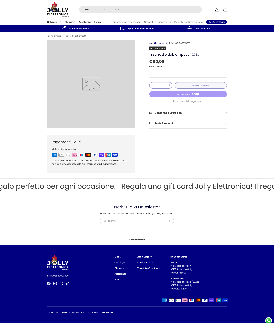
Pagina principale (55, 36)
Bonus (97, 22)
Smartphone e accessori (127, 22)
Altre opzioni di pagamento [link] (188, 101)
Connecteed (62, 312)
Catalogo (52, 22)
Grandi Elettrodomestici (157, 22)
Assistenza (85, 22)
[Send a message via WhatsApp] (269, 321)
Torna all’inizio (137, 239)
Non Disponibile (200, 85)
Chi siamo (70, 22)
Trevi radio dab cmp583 (75, 36)
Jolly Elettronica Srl (158, 43)
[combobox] (140, 9)
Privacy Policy (145, 262)
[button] (225, 9)
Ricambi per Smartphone (188, 22)
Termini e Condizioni (148, 268)
